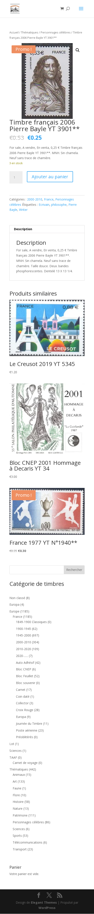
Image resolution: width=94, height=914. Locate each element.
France (49, 199)
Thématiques (29, 32)
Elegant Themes (44, 902)
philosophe (59, 204)
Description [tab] (23, 229)
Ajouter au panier (50, 177)
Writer (23, 210)
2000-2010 (34, 199)
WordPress (47, 908)
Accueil (14, 32)
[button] (78, 50)
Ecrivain (44, 204)
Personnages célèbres (56, 32)
